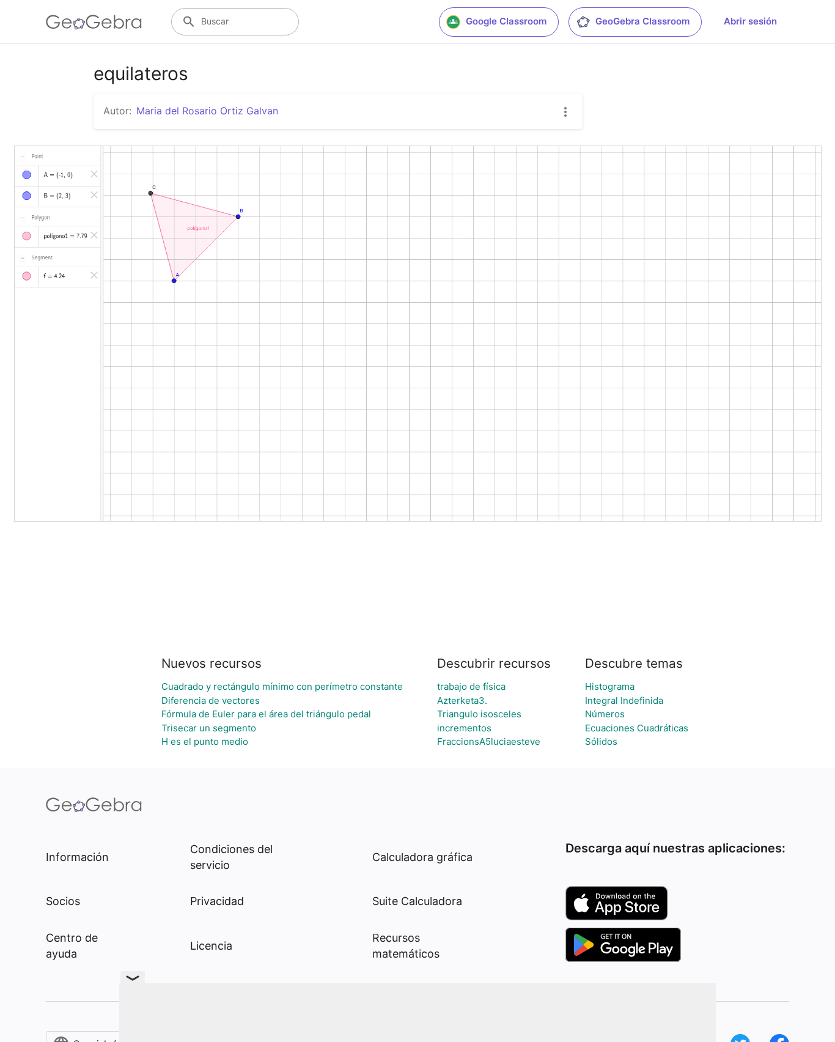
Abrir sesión (750, 21)
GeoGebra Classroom (642, 21)
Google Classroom (506, 21)
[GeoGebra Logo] (94, 22)
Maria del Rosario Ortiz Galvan (207, 111)
